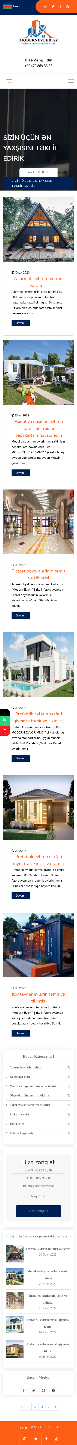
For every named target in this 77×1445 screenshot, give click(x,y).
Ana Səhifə (38, 172)
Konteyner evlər (40, 1076)
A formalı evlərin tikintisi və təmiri (47, 1249)
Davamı (20, 323)
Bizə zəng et (38, 1211)
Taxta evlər (40, 1123)
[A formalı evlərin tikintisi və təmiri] (15, 1253)
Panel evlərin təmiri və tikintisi (40, 1105)
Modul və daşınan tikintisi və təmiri (40, 1086)
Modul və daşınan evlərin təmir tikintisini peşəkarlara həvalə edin (38, 428)
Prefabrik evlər (40, 1114)
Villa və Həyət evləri (40, 1133)
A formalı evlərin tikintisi (40, 1067)
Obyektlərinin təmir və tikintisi (40, 1095)
